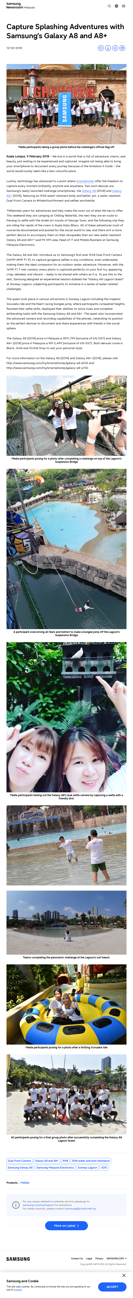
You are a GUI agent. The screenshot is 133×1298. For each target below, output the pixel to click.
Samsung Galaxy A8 (20, 1167)
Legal (89, 1258)
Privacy (99, 1258)
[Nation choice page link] (116, 6)
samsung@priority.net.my (80, 1208)
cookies (18, 1289)
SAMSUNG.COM (115, 1258)
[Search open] (109, 6)
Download (108, 48)
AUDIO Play (101, 48)
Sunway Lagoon (87, 1167)
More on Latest (64, 1226)
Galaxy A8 (89, 191)
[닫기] (124, 1275)
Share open (115, 48)
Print (122, 48)
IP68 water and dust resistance (91, 1160)
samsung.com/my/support (38, 1205)
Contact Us (77, 1258)
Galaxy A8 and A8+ (47, 1160)
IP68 (65, 1160)
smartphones (85, 181)
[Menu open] (124, 6)
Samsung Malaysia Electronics (55, 1167)
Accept (112, 1287)
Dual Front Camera (19, 1160)
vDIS (104, 1167)
